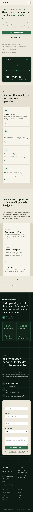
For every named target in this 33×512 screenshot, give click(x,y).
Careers (20, 497)
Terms (29, 509)
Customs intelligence (23, 475)
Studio (19, 499)
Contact (20, 502)
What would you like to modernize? (13, 436)
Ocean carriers (6, 492)
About (19, 492)
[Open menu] (29, 2)
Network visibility (22, 470)
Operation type (8, 428)
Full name (7, 406)
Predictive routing (22, 472)
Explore (6, 123)
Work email (8, 413)
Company (7, 421)
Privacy (24, 509)
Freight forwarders (7, 495)
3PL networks (5, 499)
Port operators (6, 497)
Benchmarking (21, 477)
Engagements (21, 495)
